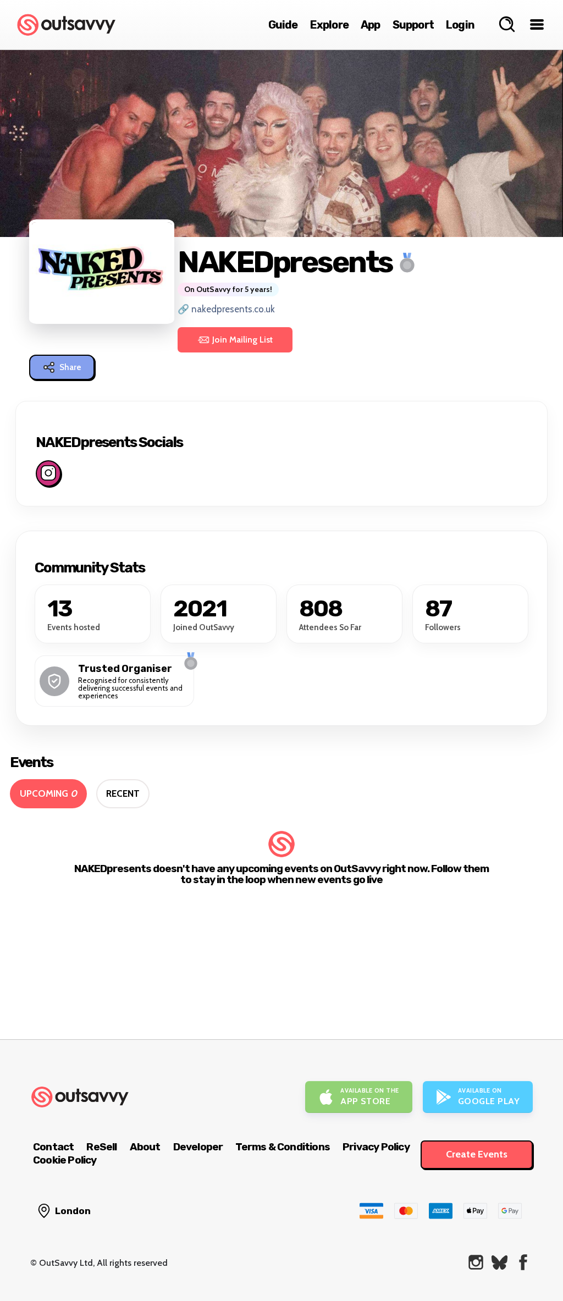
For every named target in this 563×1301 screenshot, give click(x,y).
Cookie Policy (65, 1160)
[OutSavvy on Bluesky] (499, 1262)
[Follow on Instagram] (48, 473)
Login (460, 24)
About (145, 1146)
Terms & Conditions (282, 1146)
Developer (198, 1146)
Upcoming (48, 793)
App (370, 24)
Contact (53, 1146)
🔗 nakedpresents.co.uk (226, 309)
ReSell (101, 1146)
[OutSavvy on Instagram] (475, 1262)
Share (70, 367)
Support (413, 24)
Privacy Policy (376, 1146)
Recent (123, 793)
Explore (329, 24)
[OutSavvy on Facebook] (523, 1262)
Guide (283, 24)
